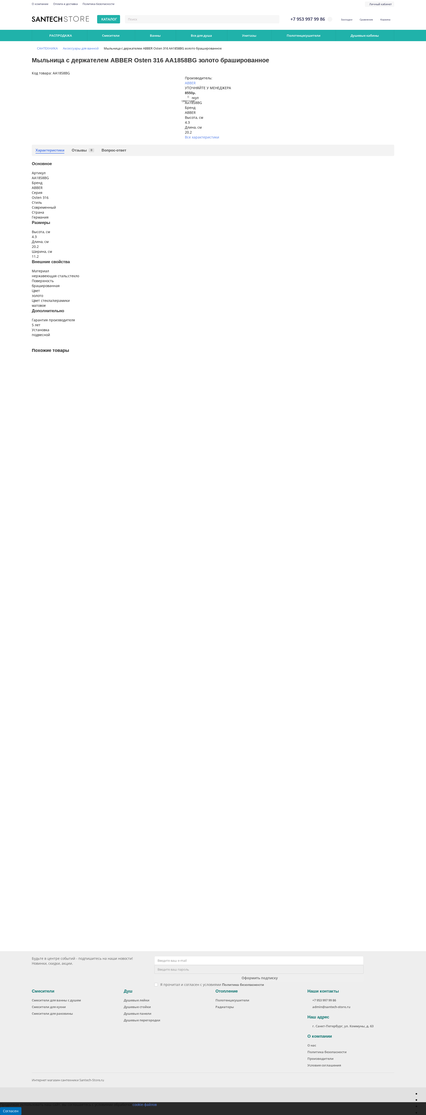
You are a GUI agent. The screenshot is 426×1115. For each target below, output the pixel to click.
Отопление (226, 991)
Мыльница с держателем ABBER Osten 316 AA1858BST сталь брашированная (100, 543)
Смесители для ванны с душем (56, 1000)
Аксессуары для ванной (81, 48)
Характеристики (50, 150)
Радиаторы (224, 1007)
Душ (128, 991)
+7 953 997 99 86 (324, 1000)
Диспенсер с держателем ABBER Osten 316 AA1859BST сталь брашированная (100, 894)
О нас (311, 1045)
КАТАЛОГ (109, 19)
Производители (320, 1058)
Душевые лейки (136, 1000)
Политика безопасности (98, 4)
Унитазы (249, 35)
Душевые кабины (365, 35)
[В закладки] (390, 363)
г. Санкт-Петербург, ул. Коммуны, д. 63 (342, 1026)
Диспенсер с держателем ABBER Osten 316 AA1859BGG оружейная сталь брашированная (110, 777)
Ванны (155, 35)
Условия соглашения (324, 1065)
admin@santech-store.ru (331, 1007)
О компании (40, 4)
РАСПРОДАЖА (60, 35)
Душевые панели (137, 1013)
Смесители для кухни (49, 1007)
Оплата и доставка (65, 4)
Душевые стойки (137, 1007)
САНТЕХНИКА (47, 48)
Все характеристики (202, 137)
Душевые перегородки (142, 1020)
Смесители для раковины (52, 1013)
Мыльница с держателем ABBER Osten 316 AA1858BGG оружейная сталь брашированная (110, 426)
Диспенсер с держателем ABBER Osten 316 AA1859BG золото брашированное (100, 660)
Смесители (111, 35)
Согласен (10, 1111)
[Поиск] (274, 19)
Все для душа (201, 35)
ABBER (190, 83)
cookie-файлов (145, 1104)
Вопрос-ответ (114, 150)
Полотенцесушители (303, 35)
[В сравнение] (390, 372)
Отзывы (82, 150)
